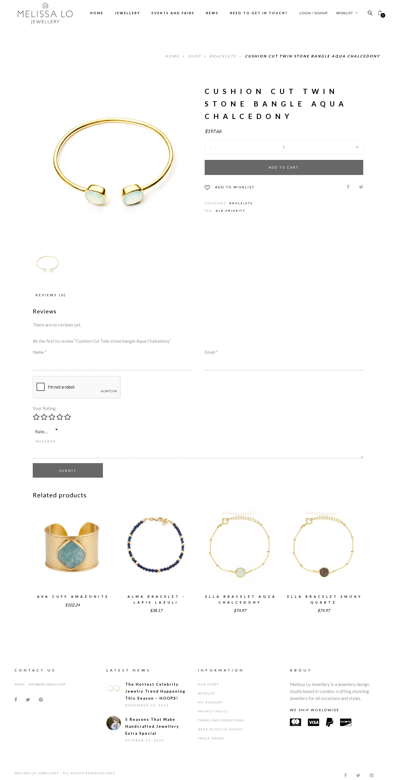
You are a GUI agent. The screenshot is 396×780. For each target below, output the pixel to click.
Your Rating (44, 408)
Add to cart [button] (156, 553)
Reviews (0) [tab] (51, 295)
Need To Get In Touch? (259, 13)
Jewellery (127, 13)
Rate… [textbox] (41, 431)
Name (40, 352)
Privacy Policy (213, 711)
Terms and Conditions (221, 720)
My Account (210, 702)
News (212, 13)
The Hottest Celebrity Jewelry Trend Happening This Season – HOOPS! (155, 691)
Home (96, 13)
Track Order (211, 738)
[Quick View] (92, 541)
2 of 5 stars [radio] (44, 417)
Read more (72, 553)
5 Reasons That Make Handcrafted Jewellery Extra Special (152, 726)
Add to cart (284, 167)
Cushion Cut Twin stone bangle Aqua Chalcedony (312, 56)
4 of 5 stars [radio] (59, 417)
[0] (380, 13)
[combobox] (46, 429)
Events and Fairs (173, 13)
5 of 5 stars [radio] (67, 417)
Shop (195, 56)
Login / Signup (313, 13)
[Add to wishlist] (52, 541)
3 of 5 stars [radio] (51, 417)
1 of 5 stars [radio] (36, 417)
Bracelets (224, 56)
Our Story (208, 684)
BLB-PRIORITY (231, 210)
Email (211, 352)
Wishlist (345, 13)
